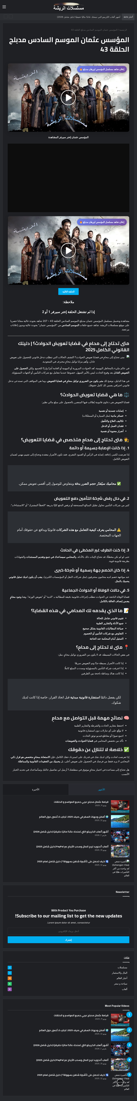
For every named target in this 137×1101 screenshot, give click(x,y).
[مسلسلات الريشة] (68, 6)
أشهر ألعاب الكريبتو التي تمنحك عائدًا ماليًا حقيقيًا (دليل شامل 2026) (70, 831)
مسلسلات (122, 967)
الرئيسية (123, 29)
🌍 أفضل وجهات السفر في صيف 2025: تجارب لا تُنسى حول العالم (73, 817)
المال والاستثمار (119, 972)
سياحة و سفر (120, 983)
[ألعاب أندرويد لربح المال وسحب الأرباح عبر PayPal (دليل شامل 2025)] (120, 851)
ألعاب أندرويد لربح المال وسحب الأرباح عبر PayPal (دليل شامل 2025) (72, 846)
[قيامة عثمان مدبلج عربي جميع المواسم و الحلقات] (120, 806)
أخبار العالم (122, 978)
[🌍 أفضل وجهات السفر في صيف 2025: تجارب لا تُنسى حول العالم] (120, 821)
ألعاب (124, 989)
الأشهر (101, 789)
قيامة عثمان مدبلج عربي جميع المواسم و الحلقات (81, 802)
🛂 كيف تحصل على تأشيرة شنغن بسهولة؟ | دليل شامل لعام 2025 (72, 861)
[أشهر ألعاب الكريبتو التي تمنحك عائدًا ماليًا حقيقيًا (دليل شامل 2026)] (120, 836)
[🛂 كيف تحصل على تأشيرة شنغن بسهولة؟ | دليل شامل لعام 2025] (120, 868)
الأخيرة (35, 789)
